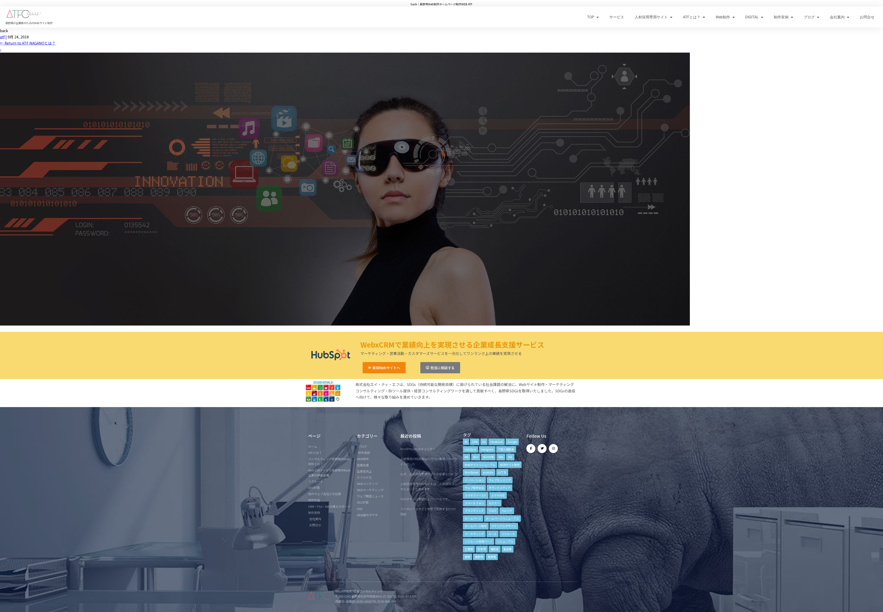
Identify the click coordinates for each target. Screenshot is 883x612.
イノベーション (474, 480)
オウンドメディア (499, 488)
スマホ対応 (498, 495)
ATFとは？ (691, 17)
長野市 (479, 557)
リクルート (508, 534)
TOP (590, 17)
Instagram (487, 449)
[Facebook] (530, 448)
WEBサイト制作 (510, 465)
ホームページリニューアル (502, 518)
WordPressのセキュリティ (418, 449)
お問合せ (867, 17)
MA (466, 457)
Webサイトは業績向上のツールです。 (425, 499)
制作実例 (781, 17)
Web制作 (723, 17)
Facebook (496, 442)
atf (2, 37)
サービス (616, 17)
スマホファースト (476, 495)
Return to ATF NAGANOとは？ (27, 43)
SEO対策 (488, 457)
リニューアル (505, 541)
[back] (345, 324)
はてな (502, 472)
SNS (500, 457)
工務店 (469, 549)
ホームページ (473, 518)
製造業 (507, 549)
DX (484, 442)
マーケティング (474, 534)
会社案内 (837, 17)
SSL (510, 457)
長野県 (492, 557)
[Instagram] (553, 448)
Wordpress (471, 472)
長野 (467, 557)
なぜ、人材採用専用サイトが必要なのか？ (428, 474)
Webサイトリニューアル (480, 465)
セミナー (494, 503)
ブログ (809, 17)
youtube (488, 472)
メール (492, 534)
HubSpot (470, 449)
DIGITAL (752, 17)
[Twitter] (542, 448)
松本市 (482, 549)
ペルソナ (506, 511)
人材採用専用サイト (651, 17)
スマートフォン (474, 503)
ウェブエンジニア (500, 480)
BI (466, 442)
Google (512, 442)
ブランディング (474, 511)
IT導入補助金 (506, 449)
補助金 (494, 549)
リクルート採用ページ (478, 541)
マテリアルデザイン (503, 526)
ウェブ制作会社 (474, 488)
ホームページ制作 (476, 526)
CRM (475, 442)
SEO (475, 457)
